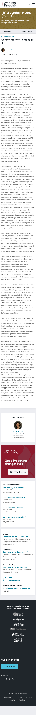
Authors (29, 697)
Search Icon (30, 4)
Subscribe (7, 697)
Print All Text (9, 578)
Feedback (22, 700)
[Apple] (9, 679)
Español (12, 700)
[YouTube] (6, 679)
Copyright (18, 697)
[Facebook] (3, 679)
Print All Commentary (13, 580)
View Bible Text (9, 37)
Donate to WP (9, 666)
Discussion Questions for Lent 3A (17, 589)
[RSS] (12, 679)
